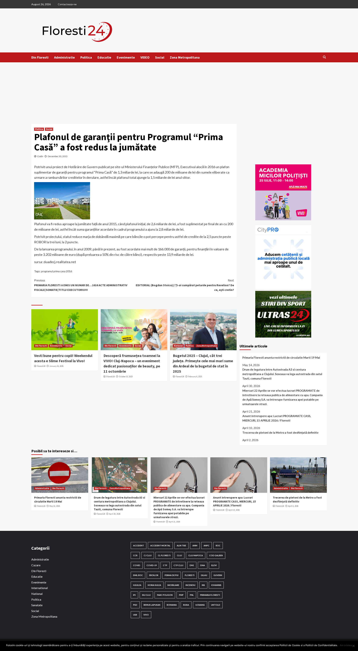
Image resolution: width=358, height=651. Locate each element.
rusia (186, 605)
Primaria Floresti (210, 595)
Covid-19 (152, 565)
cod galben (216, 555)
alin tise (181, 545)
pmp (181, 595)
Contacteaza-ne (67, 4)
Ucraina (200, 605)
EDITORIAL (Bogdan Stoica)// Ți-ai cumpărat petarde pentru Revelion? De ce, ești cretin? (185, 285)
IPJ (134, 595)
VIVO (146, 614)
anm (194, 545)
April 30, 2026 (114, 514)
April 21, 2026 (174, 521)
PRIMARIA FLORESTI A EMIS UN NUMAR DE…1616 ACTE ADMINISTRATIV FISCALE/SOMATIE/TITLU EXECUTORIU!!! (80, 285)
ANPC (206, 545)
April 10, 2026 (234, 510)
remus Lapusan (152, 605)
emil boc (138, 575)
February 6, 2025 (195, 376)
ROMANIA (172, 605)
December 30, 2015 (57, 156)
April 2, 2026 (293, 506)
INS (203, 585)
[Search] (324, 57)
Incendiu (190, 585)
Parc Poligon (165, 595)
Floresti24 (41, 366)
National (178, 345)
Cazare (35, 565)
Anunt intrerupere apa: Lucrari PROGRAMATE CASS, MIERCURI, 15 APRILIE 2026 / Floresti (276, 418)
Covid (136, 565)
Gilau (204, 575)
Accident (138, 545)
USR (135, 614)
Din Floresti (39, 57)
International (39, 588)
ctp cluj (178, 565)
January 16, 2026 (56, 366)
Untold (215, 605)
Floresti (189, 575)
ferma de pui (171, 575)
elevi (214, 565)
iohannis (216, 585)
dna (202, 565)
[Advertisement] (179, 90)
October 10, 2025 (126, 376)
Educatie (104, 57)
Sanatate (37, 605)
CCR (135, 555)
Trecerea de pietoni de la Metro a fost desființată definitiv (280, 432)
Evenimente (126, 57)
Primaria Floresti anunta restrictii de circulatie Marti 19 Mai (281, 357)
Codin (40, 156)
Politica (86, 57)
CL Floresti (164, 555)
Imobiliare (173, 585)
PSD (135, 605)
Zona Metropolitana (185, 57)
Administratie (64, 57)
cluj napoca (195, 555)
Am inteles (346, 645)
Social (159, 57)
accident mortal (160, 545)
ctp (165, 565)
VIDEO (145, 57)
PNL (192, 595)
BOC (218, 545)
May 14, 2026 (54, 506)
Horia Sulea (154, 585)
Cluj (179, 555)
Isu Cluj (146, 595)
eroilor (153, 575)
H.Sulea (137, 585)
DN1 (192, 565)
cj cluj (148, 555)
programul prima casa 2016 (56, 271)
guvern (217, 575)
